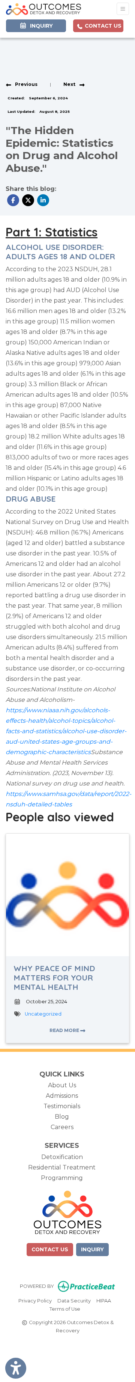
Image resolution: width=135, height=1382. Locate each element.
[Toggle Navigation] (123, 9)
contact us (50, 1249)
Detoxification (62, 1157)
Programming (62, 1177)
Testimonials (62, 1106)
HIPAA (103, 1301)
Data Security (74, 1301)
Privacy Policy (35, 1301)
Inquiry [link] (40, 26)
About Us (62, 1085)
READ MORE (65, 1030)
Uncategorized (43, 1014)
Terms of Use (65, 1309)
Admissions (62, 1095)
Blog (62, 1116)
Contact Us (102, 26)
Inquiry (92, 1249)
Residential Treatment (62, 1167)
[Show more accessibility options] (15, 1368)
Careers (62, 1127)
